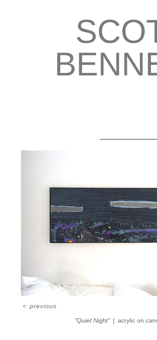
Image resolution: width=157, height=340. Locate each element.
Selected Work (73, 94)
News (117, 94)
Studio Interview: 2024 (65, 106)
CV (117, 106)
